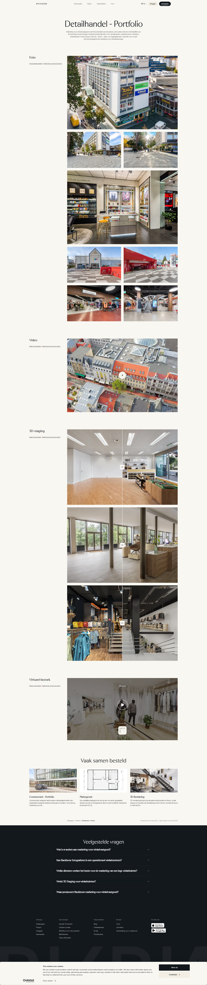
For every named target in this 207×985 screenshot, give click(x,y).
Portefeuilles (98, 934)
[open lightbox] (122, 375)
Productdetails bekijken (35, 63)
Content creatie (64, 927)
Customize (173, 974)
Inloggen (39, 931)
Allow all (174, 967)
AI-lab (96, 931)
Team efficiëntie (65, 938)
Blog (95, 924)
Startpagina (70, 820)
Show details (48, 981)
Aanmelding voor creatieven (126, 931)
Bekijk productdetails (35, 346)
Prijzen (38, 927)
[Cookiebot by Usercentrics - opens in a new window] (28, 980)
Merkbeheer (63, 934)
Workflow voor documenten (69, 931)
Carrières (119, 927)
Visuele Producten (66, 924)
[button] (78, 4)
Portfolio (77, 820)
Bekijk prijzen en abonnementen (53, 63)
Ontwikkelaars (99, 927)
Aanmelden (40, 934)
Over (118, 924)
